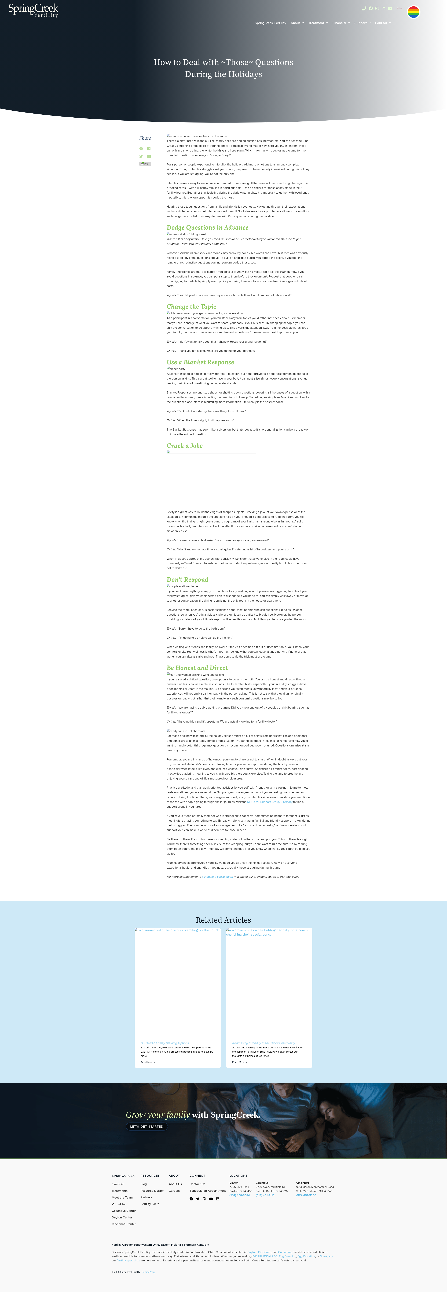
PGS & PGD (270, 1256)
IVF (254, 1256)
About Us (175, 1184)
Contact (381, 23)
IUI (260, 1256)
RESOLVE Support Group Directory (269, 802)
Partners (146, 1197)
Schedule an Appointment (208, 1190)
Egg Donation (306, 1256)
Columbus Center (124, 1210)
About (295, 23)
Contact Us (197, 1184)
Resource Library (152, 1190)
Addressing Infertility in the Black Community (263, 1043)
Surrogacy (326, 1256)
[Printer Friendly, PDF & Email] (145, 163)
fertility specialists (128, 1260)
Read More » (148, 1062)
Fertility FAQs (150, 1204)
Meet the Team (122, 1197)
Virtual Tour (120, 1204)
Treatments (119, 1191)
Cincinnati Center (124, 1224)
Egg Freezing (287, 1256)
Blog (144, 1184)
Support (360, 23)
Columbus (284, 1252)
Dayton (252, 1252)
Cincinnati (264, 1252)
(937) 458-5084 (239, 1195)
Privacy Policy (148, 1272)
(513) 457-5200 (306, 1195)
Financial (339, 23)
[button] (141, 149)
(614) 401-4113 (265, 1195)
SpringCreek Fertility (270, 23)
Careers (174, 1190)
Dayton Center (122, 1217)
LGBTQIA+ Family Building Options (165, 1043)
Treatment (316, 23)
